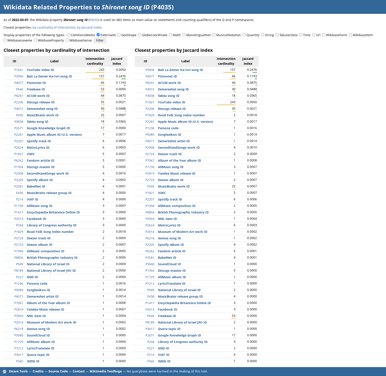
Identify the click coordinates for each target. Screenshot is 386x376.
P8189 (18, 270)
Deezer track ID (38, 238)
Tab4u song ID (37, 121)
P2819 (18, 309)
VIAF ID (32, 199)
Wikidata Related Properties (48, 7)
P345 (19, 361)
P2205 (18, 180)
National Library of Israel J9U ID (51, 270)
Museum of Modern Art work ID (51, 322)
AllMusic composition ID (45, 251)
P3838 (18, 121)
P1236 (18, 283)
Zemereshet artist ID (43, 296)
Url (318, 35)
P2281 (18, 134)
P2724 (18, 238)
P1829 (18, 232)
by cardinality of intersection (54, 27)
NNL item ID (36, 316)
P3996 (18, 76)
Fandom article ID (40, 160)
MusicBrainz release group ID (49, 193)
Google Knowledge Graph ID (48, 128)
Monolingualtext (198, 35)
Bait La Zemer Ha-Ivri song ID (49, 76)
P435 (19, 115)
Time (306, 35)
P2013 (18, 219)
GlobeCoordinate (154, 35)
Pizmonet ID (36, 83)
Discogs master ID (41, 167)
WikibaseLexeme (19, 40)
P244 (19, 225)
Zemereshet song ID (42, 109)
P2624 (18, 147)
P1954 (18, 167)
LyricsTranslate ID (40, 348)
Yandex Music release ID (45, 309)
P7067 (18, 303)
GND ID (32, 277)
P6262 (18, 160)
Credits (38, 371)
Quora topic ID (38, 355)
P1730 (18, 206)
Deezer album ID (39, 244)
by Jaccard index (89, 27)
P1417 (18, 212)
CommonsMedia (83, 35)
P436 (19, 193)
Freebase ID (36, 89)
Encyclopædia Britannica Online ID (53, 212)
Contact (79, 371)
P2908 (18, 173)
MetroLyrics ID (38, 147)
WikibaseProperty (51, 40)
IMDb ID (33, 361)
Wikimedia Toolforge (106, 371)
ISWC (31, 154)
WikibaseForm (336, 35)
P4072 (18, 109)
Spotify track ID (39, 141)
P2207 (18, 141)
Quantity (252, 35)
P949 (19, 264)
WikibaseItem (363, 35)
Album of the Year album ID (48, 303)
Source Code (58, 371)
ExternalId (108, 35)
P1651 (18, 70)
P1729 (18, 342)
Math (177, 35)
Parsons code (37, 283)
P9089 (18, 290)
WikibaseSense (80, 40)
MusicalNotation (228, 35)
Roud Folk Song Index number (50, 232)
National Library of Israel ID (48, 264)
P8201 (18, 96)
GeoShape (128, 35)
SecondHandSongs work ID (48, 173)
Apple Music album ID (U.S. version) (54, 134)
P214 (19, 199)
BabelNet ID (36, 186)
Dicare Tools (18, 371)
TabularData (288, 35)
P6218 (18, 329)
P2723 (18, 244)
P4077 (18, 83)
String (269, 35)
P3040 (18, 335)
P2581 (18, 186)
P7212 (18, 348)
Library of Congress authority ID (51, 225)
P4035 (93, 20)
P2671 (18, 128)
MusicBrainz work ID (43, 115)
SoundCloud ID (38, 335)
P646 (19, 89)
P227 (19, 277)
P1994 (18, 251)
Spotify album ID (40, 180)
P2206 (18, 102)
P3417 (18, 355)
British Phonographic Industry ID (52, 257)
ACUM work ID (38, 96)
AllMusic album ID (41, 342)
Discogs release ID (41, 102)
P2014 (18, 322)
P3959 (18, 316)
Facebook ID (36, 219)
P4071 (18, 296)
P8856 (18, 257)
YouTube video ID (40, 70)
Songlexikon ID (38, 290)
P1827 (18, 154)
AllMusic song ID (39, 206)
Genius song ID (38, 329)
